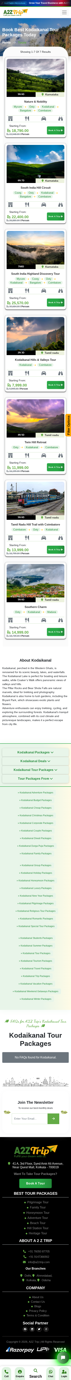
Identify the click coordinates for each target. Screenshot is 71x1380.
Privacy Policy (38, 1310)
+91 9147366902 (38, 1256)
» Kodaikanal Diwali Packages (35, 838)
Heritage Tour (38, 1233)
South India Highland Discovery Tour (35, 273)
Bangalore (25, 110)
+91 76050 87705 (38, 1251)
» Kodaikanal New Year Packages (35, 895)
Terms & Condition (38, 1315)
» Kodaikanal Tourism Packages (35, 961)
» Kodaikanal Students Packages (36, 938)
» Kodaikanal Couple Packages (35, 830)
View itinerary (30, 78)
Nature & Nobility (35, 101)
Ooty (32, 106)
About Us (37, 1297)
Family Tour (38, 1207)
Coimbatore (44, 110)
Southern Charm (36, 607)
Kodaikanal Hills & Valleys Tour (35, 359)
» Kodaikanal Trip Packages (35, 976)
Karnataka (51, 94)
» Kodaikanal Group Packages (35, 865)
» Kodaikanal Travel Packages (35, 968)
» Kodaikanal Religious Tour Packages (35, 911)
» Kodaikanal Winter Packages (35, 999)
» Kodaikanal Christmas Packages (35, 815)
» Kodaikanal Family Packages (35, 853)
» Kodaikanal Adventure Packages (35, 792)
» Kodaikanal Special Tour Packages (36, 926)
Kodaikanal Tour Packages (34, 769)
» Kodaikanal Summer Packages (35, 945)
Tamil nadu (51, 352)
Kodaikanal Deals (33, 761)
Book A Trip (54, 130)
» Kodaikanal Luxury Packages (35, 888)
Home (6, 42)
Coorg (18, 192)
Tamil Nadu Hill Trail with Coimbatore (35, 524)
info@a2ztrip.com (38, 1262)
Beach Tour (37, 1223)
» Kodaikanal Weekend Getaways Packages (35, 991)
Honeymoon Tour (37, 1212)
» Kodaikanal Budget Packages (35, 800)
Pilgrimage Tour (37, 1202)
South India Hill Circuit (36, 187)
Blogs (37, 1306)
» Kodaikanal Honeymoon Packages (35, 880)
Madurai (51, 612)
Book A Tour (35, 1183)
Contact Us (37, 1301)
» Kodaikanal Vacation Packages (35, 983)
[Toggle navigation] (64, 12)
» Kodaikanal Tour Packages (35, 953)
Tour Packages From (34, 778)
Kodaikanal (48, 106)
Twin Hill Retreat (35, 442)
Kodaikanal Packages (34, 752)
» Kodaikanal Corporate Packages (35, 823)
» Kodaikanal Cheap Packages (35, 808)
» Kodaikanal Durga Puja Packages (35, 846)
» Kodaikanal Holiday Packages (35, 873)
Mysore (18, 106)
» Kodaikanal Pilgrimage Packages (35, 903)
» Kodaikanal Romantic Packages (35, 918)
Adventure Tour (37, 1217)
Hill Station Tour (37, 1228)
